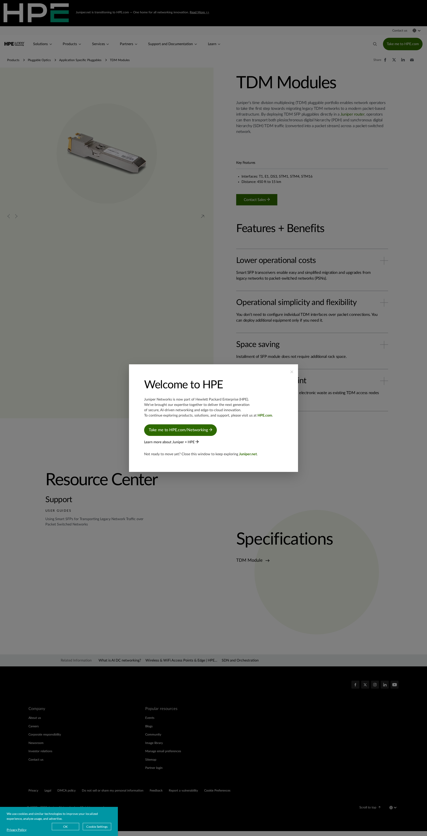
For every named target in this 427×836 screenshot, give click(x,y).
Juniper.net (248, 454)
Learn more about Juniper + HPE (169, 442)
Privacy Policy (16, 829)
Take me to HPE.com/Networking (179, 430)
